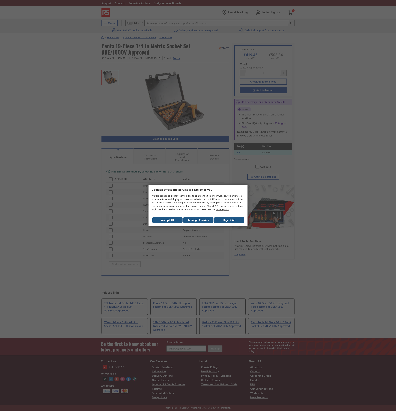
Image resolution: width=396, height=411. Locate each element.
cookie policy (222, 209)
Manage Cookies (198, 220)
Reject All (229, 220)
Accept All (167, 220)
